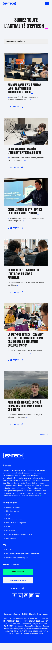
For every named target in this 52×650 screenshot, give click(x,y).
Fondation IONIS (36, 634)
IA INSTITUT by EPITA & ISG (35, 623)
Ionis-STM (9, 631)
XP (47, 621)
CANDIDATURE (18, 572)
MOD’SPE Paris (11, 623)
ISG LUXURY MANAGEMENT (19, 618)
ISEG (26, 621)
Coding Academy (19, 628)
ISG (5, 618)
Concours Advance (22, 634)
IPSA (11, 626)
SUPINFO (23, 631)
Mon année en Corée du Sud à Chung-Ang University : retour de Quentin (25, 406)
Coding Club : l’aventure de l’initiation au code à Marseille (23, 273)
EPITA (20, 623)
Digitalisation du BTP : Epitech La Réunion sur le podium (25, 211)
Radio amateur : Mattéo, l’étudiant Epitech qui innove (24, 151)
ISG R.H (19, 621)
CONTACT (15, 588)
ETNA (16, 631)
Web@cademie (33, 628)
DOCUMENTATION (18, 580)
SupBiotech (19, 626)
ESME (6, 626)
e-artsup (43, 628)
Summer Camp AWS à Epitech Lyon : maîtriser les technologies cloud (24, 88)
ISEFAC (32, 621)
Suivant (44, 434)
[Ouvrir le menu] (47, 3)
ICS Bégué (40, 621)
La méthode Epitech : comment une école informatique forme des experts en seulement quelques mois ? (26, 340)
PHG (30, 631)
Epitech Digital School (33, 626)
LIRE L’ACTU (15, 108)
